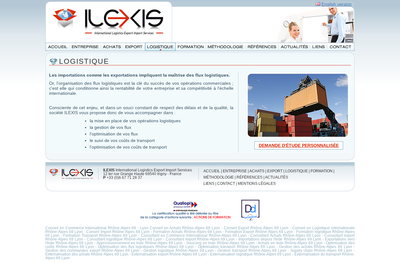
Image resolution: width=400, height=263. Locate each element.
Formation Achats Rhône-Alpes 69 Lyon (187, 232)
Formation (191, 47)
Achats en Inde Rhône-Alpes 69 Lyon (290, 243)
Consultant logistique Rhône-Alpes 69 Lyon (124, 239)
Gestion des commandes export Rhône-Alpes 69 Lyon (92, 250)
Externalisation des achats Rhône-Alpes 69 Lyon (86, 254)
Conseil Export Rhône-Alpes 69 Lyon (256, 228)
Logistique (160, 47)
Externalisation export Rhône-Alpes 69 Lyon (169, 254)
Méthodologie (226, 47)
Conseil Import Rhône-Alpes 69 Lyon (118, 232)
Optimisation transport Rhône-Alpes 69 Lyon (236, 247)
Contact (341, 47)
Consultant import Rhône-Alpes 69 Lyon (200, 239)
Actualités (294, 47)
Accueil (57, 47)
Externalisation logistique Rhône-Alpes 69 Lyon (250, 254)
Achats (112, 47)
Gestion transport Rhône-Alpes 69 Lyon (252, 250)
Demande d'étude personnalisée (299, 145)
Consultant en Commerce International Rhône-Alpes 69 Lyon (194, 235)
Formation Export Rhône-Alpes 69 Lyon (259, 232)
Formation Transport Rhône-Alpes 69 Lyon (100, 235)
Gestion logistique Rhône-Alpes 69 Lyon (178, 250)
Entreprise (85, 47)
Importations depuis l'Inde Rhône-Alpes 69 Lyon (279, 239)
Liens (318, 47)
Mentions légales (257, 183)
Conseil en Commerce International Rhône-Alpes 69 (90, 228)
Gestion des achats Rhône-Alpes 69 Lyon (315, 247)
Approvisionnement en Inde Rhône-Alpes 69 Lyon (140, 243)
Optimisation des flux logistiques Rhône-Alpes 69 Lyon (146, 247)
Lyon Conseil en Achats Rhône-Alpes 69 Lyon (180, 228)
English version (337, 4)
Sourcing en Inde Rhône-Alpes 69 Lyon (220, 243)
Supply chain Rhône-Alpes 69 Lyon (321, 250)
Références (262, 47)
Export (134, 47)
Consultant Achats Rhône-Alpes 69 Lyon (285, 235)
